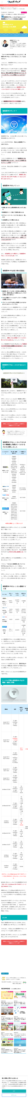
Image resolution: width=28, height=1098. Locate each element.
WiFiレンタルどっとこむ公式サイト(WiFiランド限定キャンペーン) (14, 424)
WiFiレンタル (5, 973)
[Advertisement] (14, 958)
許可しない (14, 1095)
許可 (14, 1091)
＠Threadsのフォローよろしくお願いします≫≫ (14, 5)
